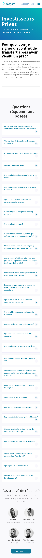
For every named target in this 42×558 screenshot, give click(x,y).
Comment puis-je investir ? (14, 224)
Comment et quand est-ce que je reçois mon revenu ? (20, 176)
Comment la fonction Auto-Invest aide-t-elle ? (20, 359)
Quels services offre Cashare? (15, 397)
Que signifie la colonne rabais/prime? (18, 407)
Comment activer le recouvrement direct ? (20, 346)
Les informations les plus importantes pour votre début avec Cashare (20, 274)
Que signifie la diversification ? (16, 465)
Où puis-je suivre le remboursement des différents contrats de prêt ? (19, 430)
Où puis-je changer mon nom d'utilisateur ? (20, 441)
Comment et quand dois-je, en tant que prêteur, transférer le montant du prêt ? (19, 234)
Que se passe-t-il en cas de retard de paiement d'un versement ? (18, 300)
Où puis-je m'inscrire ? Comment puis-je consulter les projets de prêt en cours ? (19, 247)
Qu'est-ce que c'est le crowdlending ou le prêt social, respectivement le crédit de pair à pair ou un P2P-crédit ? (20, 260)
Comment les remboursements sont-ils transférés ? (19, 313)
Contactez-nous (21, 551)
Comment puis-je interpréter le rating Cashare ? (18, 212)
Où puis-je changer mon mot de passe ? (19, 324)
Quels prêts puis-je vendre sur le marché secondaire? (19, 142)
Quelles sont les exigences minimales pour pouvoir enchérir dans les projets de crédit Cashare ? (20, 372)
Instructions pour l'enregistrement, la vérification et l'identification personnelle (20, 127)
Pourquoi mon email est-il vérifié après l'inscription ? (19, 386)
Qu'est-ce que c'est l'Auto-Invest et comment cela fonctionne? (17, 200)
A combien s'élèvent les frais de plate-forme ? (21, 154)
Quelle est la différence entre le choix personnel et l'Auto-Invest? (18, 454)
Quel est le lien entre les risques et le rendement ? (18, 335)
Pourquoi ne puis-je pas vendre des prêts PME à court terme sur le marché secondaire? (19, 287)
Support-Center (27, 4)
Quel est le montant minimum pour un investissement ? (18, 476)
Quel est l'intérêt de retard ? (15, 165)
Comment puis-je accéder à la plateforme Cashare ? (20, 188)
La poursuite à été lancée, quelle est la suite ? (21, 417)
